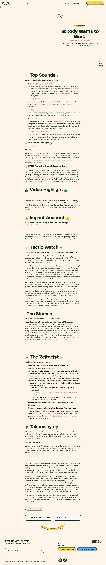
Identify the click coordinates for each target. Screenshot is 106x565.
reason (76, 91)
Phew (34, 452)
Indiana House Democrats (34, 225)
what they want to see (51, 239)
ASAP (27, 339)
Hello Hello (33, 118)
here (68, 376)
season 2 (44, 172)
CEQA (42, 203)
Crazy (32, 110)
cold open (51, 368)
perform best (65, 268)
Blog (28, 3)
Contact (61, 545)
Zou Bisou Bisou (31, 147)
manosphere (68, 487)
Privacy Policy (20, 561)
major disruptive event (62, 93)
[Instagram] (60, 560)
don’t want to (39, 418)
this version (47, 179)
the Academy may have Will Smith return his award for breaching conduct (54, 393)
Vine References (35, 99)
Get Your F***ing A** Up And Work (42, 84)
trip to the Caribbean (32, 326)
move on (42, 335)
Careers (61, 541)
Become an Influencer (72, 3)
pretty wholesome (60, 121)
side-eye (38, 405)
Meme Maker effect (47, 155)
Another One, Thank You (38, 131)
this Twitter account (51, 413)
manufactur (41, 561)
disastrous (68, 324)
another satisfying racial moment (58, 339)
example (40, 162)
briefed (43, 366)
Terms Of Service (28, 561)
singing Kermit (44, 295)
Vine (55, 102)
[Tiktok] (65, 560)
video (64, 104)
